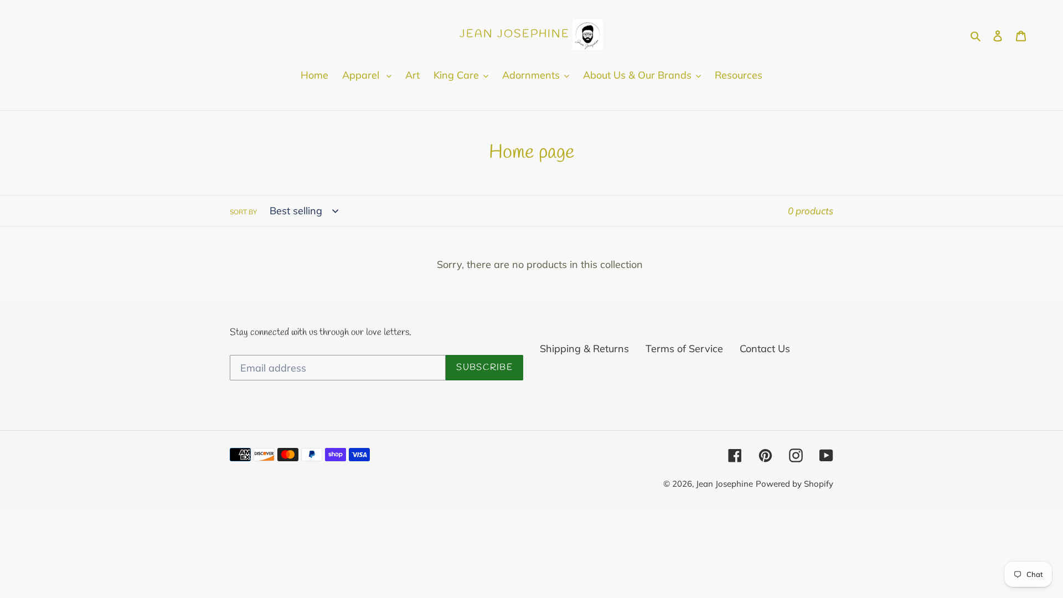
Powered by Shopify (794, 483)
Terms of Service (684, 348)
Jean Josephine (724, 483)
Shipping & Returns (584, 348)
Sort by (243, 212)
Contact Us (765, 348)
